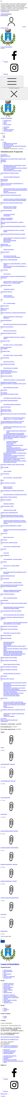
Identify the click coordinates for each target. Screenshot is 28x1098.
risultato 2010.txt (4, 931)
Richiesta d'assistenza (8, 1053)
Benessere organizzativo (6, 347)
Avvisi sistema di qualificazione (13, 447)
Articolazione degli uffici (6, 210)
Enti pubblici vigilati (5, 351)
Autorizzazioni (6, 1001)
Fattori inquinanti (7, 644)
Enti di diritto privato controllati (8, 364)
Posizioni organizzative (6, 245)
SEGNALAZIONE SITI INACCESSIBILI (10, 1037)
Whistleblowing (4, 721)
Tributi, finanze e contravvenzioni (11, 997)
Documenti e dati (7, 977)
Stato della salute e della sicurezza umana (12, 652)
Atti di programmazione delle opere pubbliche (11, 610)
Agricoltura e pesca (7, 1002)
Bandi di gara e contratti (6, 411)
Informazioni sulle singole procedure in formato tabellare (13, 413)
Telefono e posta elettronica (7, 218)
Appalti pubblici (7, 988)
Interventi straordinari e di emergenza (9, 666)
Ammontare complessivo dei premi (8, 333)
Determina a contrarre (11, 442)
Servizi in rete (4, 568)
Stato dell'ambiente (7, 643)
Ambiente (5, 998)
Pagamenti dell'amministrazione (8, 575)
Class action (3, 549)
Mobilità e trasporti (7, 992)
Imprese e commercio (8, 987)
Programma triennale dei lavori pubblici (15, 433)
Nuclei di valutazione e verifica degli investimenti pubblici (14, 603)
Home (4, 142)
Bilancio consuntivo (7, 488)
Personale (3, 223)
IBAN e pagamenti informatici (7, 594)
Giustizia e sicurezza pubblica (10, 996)
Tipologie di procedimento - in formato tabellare (14, 379)
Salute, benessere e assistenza (10, 1000)
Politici (5, 975)
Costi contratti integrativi (9, 297)
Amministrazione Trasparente (10, 143)
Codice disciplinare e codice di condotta (12, 170)
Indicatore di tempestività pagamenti (9, 586)
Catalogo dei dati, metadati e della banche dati (13, 713)
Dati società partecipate (8, 361)
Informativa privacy (7, 1057)
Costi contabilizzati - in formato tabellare (12, 559)
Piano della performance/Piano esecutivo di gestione (15, 324)
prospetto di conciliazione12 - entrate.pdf (9, 864)
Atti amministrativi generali (9, 166)
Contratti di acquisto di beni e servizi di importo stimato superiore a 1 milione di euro (14, 459)
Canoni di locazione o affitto (7, 506)
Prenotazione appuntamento (9, 1050)
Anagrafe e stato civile (8, 983)
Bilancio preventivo (7, 486)
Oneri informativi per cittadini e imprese (10, 173)
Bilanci (2, 480)
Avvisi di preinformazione (12, 441)
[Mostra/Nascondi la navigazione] (12, 81)
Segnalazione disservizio (9, 1052)
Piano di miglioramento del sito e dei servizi (13, 1061)
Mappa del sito (4, 1093)
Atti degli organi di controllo (9, 208)
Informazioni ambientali (6, 635)
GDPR (5, 1062)
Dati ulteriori (3, 718)
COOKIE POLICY (5, 11)
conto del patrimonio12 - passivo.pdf (8, 780)
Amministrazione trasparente (9, 1055)
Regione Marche (4, 15)
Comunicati (6, 1009)
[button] (7, 120)
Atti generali (3, 161)
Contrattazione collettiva (6, 285)
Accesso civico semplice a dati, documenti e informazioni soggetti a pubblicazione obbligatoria (14, 702)
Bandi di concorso (5, 305)
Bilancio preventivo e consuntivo (8, 482)
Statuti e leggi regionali (8, 169)
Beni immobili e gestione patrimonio (9, 497)
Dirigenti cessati (4, 244)
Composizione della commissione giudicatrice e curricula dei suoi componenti (14, 456)
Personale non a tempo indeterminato (9, 259)
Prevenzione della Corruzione (7, 678)
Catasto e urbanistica (8, 989)
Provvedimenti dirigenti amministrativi (9, 400)
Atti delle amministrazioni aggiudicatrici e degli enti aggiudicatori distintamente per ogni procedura (12, 422)
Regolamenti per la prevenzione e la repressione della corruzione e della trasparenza (14, 688)
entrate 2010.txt (4, 814)
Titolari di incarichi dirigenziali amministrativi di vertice (13, 226)
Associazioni (6, 127)
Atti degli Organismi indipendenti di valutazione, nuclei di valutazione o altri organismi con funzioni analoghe (14, 522)
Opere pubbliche (4, 600)
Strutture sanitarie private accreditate (9, 657)
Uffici (4, 972)
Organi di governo (7, 970)
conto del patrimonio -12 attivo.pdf (8, 764)
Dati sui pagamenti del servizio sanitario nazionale (12, 585)
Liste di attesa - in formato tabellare (11, 565)
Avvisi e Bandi (9, 444)
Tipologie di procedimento (6, 375)
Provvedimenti (4, 390)
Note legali (5, 1058)
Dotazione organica (5, 252)
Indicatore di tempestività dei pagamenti (12, 590)
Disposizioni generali (8, 144)
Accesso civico (4, 698)
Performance (3, 309)
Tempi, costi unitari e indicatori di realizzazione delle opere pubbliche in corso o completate (15, 623)
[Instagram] (4, 137)
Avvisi (4, 1010)
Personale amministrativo (9, 976)
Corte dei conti (4, 533)
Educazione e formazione (9, 994)
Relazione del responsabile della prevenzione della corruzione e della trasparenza (14, 691)
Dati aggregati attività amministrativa (9, 371)
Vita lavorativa (6, 986)
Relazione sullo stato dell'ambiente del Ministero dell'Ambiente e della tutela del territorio (14, 654)
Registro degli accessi (8, 707)
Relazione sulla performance (7, 326)
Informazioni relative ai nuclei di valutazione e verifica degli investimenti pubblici (13, 607)
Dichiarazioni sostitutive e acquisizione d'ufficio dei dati (13, 383)
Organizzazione (4, 180)
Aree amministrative (8, 971)
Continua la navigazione (6, 14)
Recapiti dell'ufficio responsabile (10, 387)
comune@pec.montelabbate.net (11, 1045)
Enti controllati (4, 348)
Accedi (2, 139)
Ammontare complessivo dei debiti (11, 591)
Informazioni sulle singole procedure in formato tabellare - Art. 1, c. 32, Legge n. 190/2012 (14, 418)
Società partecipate (5, 357)
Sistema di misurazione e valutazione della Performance (13, 312)
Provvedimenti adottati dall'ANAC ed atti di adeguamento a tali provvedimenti (13, 693)
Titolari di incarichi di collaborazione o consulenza (12, 222)
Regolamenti (6, 714)
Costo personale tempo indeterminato (11, 257)
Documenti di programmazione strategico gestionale (15, 168)
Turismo (5, 991)
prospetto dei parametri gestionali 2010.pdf (9, 847)
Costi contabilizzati (5, 555)
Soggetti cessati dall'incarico (9, 192)
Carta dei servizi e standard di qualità (9, 542)
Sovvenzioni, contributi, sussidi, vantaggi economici (12, 464)
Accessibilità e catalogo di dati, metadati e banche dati (13, 709)
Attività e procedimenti (6, 373)
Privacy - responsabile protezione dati (9, 720)
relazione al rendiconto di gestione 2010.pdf (9, 897)
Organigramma (6, 215)
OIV (2, 299)
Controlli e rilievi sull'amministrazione (9, 512)
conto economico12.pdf (5, 797)
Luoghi (5, 1016)
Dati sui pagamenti (5, 578)
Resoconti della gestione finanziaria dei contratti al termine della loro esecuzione (14, 461)
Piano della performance (6, 320)
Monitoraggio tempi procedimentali (9, 382)
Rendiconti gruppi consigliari (10, 206)
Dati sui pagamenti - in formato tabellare (12, 582)
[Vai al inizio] (1, 939)
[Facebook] (4, 135)
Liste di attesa (4, 561)
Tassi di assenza (4, 270)
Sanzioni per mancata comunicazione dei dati (11, 195)
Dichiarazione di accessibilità (10, 1059)
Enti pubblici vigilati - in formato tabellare (12, 355)
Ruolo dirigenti (6, 241)
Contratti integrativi (7, 295)
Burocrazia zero (4, 179)
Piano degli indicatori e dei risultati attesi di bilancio (12, 490)
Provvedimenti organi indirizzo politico (9, 394)
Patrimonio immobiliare (6, 499)
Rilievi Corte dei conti (8, 537)
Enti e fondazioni (7, 974)
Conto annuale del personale (9, 256)
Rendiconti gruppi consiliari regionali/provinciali (11, 202)
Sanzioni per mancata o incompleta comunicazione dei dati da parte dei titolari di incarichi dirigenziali (14, 199)
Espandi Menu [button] (4, 154)
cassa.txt (2, 747)
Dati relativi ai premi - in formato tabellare (12, 344)
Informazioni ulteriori (11, 451)
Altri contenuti (4, 676)
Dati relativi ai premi (5, 340)
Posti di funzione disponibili (9, 240)
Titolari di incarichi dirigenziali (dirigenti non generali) (13, 234)
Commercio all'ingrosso (8, 129)
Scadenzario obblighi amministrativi (11, 177)
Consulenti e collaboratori (6, 219)
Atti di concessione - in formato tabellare (12, 477)
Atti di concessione (5, 473)
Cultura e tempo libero (8, 984)
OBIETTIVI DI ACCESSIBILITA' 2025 (9, 1039)
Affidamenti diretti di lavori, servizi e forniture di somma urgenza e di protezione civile (16, 449)
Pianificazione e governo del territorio (9, 626)
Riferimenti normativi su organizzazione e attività (14, 165)
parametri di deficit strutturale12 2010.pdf (9, 831)
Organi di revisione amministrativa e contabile (11, 525)
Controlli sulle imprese (6, 406)
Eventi (4, 1017)
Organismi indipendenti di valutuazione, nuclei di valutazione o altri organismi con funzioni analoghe (12, 516)
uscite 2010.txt (3, 914)
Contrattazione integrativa (6, 291)
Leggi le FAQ (6, 1049)
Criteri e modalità (4, 467)
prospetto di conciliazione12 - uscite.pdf (9, 881)
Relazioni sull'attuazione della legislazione (12, 651)
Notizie (5, 1008)
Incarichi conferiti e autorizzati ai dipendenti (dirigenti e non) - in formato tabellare (13, 282)
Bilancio (5, 128)
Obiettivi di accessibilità (8, 716)
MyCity (3, 1096)
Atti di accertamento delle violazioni (11, 695)
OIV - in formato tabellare (9, 303)
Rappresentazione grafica (6, 370)
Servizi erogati (4, 539)
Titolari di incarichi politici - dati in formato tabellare (15, 188)
